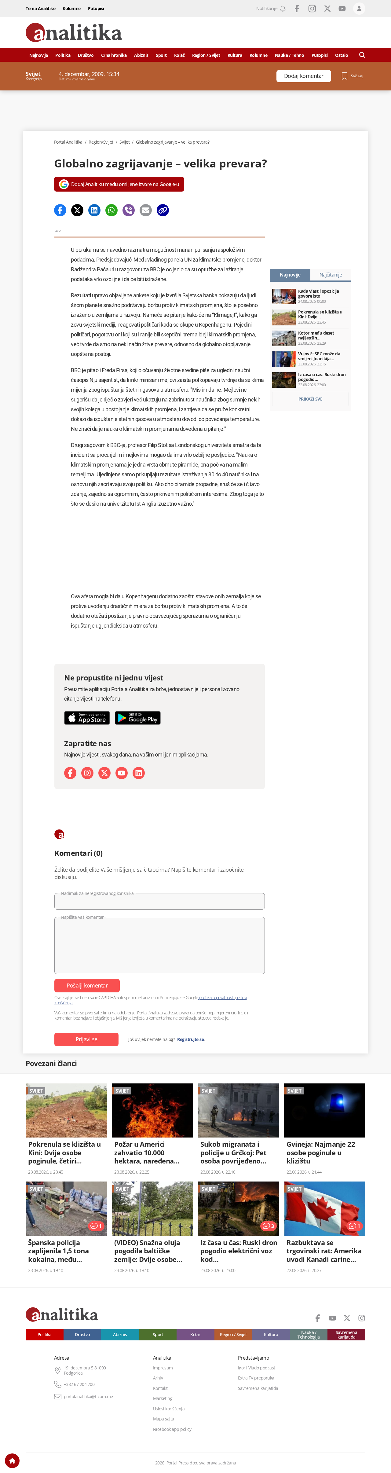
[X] (104, 773)
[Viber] (128, 210)
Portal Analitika (68, 142)
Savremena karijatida (346, 1334)
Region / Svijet (206, 55)
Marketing (163, 1398)
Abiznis (141, 55)
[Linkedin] (94, 210)
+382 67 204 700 (79, 1384)
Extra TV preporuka (256, 1378)
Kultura (235, 55)
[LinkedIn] (139, 773)
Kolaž (179, 55)
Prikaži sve (310, 399)
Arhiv (158, 1378)
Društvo (86, 55)
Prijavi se (86, 1039)
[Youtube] (121, 773)
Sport (161, 55)
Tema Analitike (40, 8)
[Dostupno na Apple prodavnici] (87, 718)
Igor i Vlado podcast (256, 1368)
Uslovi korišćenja (169, 1409)
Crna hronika (114, 55)
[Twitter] (77, 210)
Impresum (163, 1368)
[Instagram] (87, 773)
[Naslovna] (12, 1460)
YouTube (342, 8)
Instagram (312, 8)
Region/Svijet (101, 142)
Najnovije (38, 55)
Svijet (124, 142)
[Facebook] (60, 210)
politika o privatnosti (216, 997)
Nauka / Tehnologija (309, 1334)
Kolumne (72, 8)
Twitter (327, 8)
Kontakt (160, 1388)
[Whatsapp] (111, 210)
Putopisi (96, 8)
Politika (62, 55)
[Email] (146, 210)
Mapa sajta (163, 1419)
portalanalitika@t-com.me (88, 1396)
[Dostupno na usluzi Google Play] (138, 718)
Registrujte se (190, 1039)
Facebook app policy (172, 1429)
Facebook (297, 8)
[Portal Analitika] (74, 32)
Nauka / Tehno (289, 55)
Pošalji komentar (87, 985)
